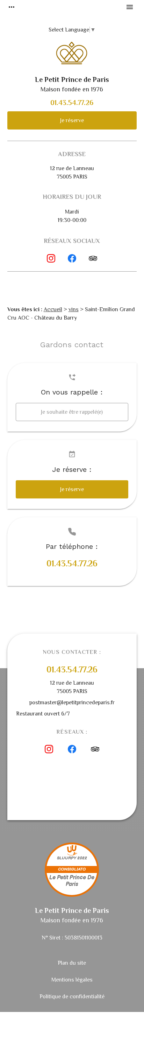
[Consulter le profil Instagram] (51, 258)
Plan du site (72, 963)
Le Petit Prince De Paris (71, 881)
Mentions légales (72, 980)
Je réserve (72, 120)
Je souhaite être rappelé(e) (72, 412)
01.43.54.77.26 (71, 102)
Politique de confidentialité (72, 996)
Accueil (53, 309)
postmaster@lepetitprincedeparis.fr (72, 702)
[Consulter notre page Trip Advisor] (93, 258)
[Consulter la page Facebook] (72, 258)
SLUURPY (66, 858)
